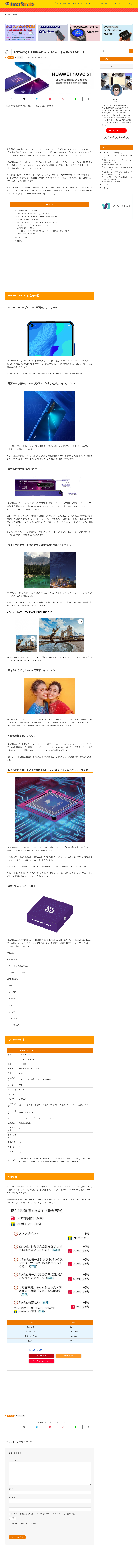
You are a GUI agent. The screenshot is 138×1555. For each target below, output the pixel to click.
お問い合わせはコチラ (116, 130)
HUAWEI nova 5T (35, 1350)
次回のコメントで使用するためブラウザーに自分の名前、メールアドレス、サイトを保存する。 (43, 1514)
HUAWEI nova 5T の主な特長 (26, 211)
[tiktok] (116, 137)
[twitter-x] (109, 137)
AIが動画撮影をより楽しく (26, 228)
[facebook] (105, 137)
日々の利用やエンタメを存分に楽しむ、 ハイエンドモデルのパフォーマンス (43, 231)
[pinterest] (120, 137)
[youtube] (123, 137)
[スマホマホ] (20, 4)
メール (12, 1497)
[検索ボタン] (130, 4)
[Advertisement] (49, 126)
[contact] (127, 137)
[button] (11, 99)
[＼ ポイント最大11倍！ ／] (69, 10)
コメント (13, 1460)
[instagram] (112, 137)
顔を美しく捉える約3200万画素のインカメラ (32, 225)
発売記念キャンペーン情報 (26, 234)
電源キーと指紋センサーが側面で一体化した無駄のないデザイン (39, 216)
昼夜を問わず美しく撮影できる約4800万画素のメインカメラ (38, 222)
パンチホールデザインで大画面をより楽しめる (33, 214)
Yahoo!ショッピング (39, 1361)
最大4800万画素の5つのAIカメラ (28, 219)
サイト (11, 1506)
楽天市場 (40, 1356)
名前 (11, 1489)
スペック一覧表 (21, 237)
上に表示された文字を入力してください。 (23, 1523)
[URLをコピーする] (88, 99)
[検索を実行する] (131, 51)
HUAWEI (20, 57)
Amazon (66, 1356)
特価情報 (10, 57)
